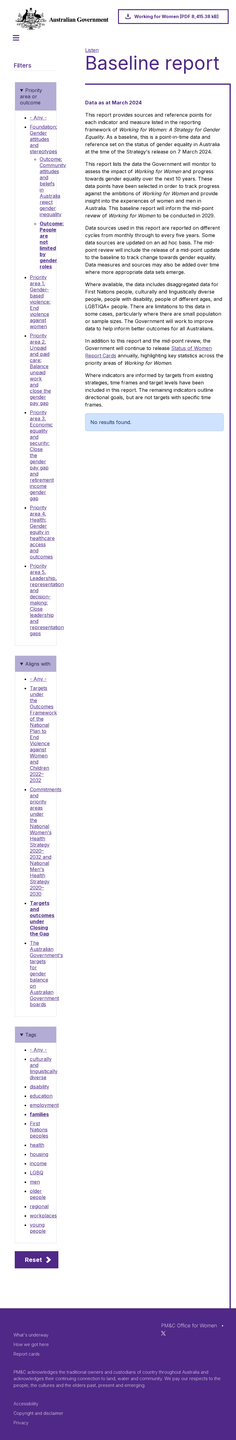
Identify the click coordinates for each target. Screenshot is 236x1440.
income (38, 1163)
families (39, 1114)
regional (39, 1206)
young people (38, 1228)
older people (38, 1194)
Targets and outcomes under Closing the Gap (42, 918)
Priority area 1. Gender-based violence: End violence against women (40, 301)
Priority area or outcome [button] (31, 96)
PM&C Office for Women (189, 1325)
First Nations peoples (39, 1129)
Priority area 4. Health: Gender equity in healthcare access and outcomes (42, 532)
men (35, 1182)
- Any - (38, 118)
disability (39, 1087)
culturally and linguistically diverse (43, 1068)
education (41, 1096)
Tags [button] (30, 1035)
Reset (33, 1259)
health (37, 1145)
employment (44, 1105)
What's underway (31, 1334)
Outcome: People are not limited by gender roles (52, 245)
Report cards (27, 1353)
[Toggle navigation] (16, 38)
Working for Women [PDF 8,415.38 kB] (176, 16)
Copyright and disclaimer (38, 1413)
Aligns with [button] (37, 664)
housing (39, 1154)
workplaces (43, 1215)
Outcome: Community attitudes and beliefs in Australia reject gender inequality (53, 186)
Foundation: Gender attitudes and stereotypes (43, 139)
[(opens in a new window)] (163, 1332)
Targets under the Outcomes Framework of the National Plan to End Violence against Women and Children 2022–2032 (43, 734)
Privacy (21, 1422)
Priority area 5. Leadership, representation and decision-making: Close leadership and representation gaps (47, 599)
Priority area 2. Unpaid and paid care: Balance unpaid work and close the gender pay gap (40, 369)
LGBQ (36, 1173)
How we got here (31, 1344)
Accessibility (26, 1403)
